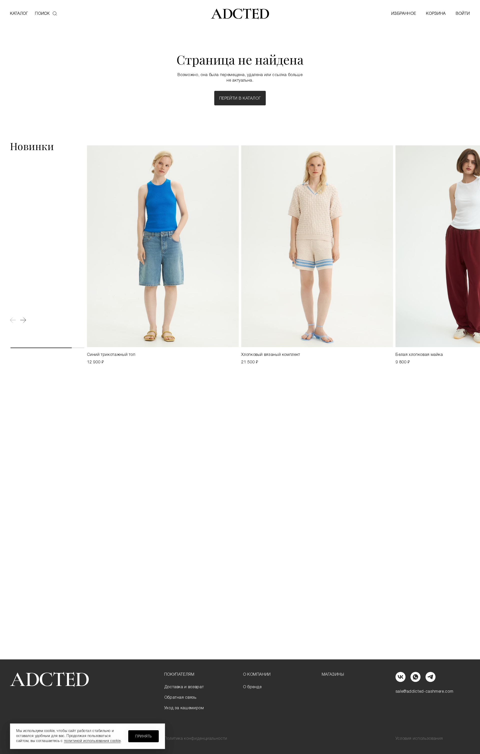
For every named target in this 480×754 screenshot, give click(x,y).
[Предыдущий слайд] (13, 320)
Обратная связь (180, 697)
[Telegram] (431, 677)
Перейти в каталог (240, 98)
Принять (143, 736)
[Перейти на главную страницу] (240, 13)
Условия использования (419, 738)
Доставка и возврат (184, 687)
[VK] (401, 677)
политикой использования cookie (92, 741)
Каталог (19, 14)
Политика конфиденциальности (195, 738)
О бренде (252, 687)
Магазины (333, 674)
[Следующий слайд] (23, 320)
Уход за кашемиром (184, 708)
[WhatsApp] (415, 677)
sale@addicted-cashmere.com (425, 691)
